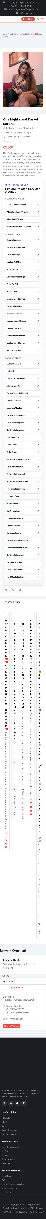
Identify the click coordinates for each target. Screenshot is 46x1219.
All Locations (7, 1118)
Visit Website (13, 1026)
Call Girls (14, 34)
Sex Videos (6, 1176)
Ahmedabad (19, 133)
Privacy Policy (7, 1163)
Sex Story (5, 1151)
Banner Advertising (9, 1130)
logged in (20, 964)
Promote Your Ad (9, 1134)
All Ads (4, 1122)
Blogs (4, 1126)
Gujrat (28, 133)
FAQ (3, 1180)
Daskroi (9, 133)
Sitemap (5, 1155)
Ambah (6, 763)
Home (4, 34)
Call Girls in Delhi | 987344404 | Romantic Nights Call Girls (15, 678)
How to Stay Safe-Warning (13, 1184)
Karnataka (39, 912)
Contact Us (6, 1192)
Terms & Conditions (10, 1188)
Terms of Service (8, 1159)
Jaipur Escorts (16, 988)
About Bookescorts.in (11, 1147)
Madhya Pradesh (6, 802)
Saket (14, 769)
